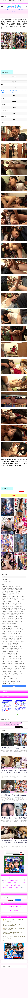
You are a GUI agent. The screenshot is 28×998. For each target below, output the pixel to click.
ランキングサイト (21, 9)
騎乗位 (19, 885)
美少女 (17, 880)
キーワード (4, 574)
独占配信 (3, 90)
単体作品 (12, 880)
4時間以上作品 (5, 885)
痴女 (23, 885)
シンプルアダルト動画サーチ (14, 906)
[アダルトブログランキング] (11, 900)
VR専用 (9, 882)
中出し (4, 882)
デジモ (22, 880)
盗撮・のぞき (5, 880)
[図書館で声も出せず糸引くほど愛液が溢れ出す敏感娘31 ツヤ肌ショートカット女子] (20, 561)
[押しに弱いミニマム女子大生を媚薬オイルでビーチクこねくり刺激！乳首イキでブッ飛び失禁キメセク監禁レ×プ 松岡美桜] (7, 561)
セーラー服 (13, 885)
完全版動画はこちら (7, 72)
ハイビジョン (12, 92)
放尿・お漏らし (15, 90)
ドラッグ (8, 90)
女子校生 (3, 724)
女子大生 (22, 90)
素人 (19, 882)
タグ (3, 584)
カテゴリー (4, 579)
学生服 (15, 882)
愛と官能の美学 (14, 910)
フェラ (23, 887)
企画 (6, 92)
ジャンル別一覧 (6, 9)
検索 (14, 686)
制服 (24, 882)
